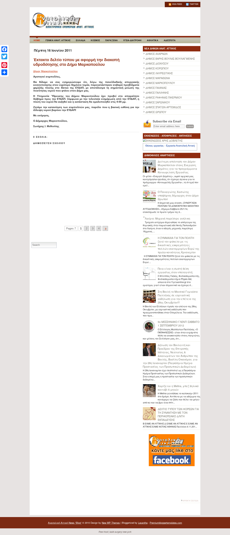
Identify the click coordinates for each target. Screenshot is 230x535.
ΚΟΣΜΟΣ (95, 40)
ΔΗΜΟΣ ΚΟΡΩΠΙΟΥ (157, 68)
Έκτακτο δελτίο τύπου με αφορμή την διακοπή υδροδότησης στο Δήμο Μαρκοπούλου (76, 62)
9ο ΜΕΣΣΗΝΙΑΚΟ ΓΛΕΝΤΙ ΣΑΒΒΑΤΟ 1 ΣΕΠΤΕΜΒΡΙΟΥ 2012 (178, 323)
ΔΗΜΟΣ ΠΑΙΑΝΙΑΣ (156, 88)
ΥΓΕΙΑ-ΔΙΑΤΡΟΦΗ (132, 40)
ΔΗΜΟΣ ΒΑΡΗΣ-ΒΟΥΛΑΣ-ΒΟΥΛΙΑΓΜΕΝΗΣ (170, 58)
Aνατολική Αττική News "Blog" (65, 522)
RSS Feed (177, 4)
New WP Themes (111, 522)
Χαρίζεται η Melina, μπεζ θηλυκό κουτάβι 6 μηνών (178, 387)
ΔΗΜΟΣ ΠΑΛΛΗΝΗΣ (157, 92)
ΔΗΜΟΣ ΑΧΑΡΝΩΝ (156, 54)
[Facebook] (4, 49)
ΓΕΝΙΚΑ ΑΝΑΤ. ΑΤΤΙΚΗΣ (57, 40)
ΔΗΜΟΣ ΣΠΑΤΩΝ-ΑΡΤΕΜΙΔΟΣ (163, 107)
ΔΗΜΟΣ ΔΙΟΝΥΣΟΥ (157, 63)
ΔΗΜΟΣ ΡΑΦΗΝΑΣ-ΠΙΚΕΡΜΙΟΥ (164, 97)
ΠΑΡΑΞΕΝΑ (111, 40)
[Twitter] (4, 56)
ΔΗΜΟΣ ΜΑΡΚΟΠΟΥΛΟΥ (160, 83)
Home (37, 40)
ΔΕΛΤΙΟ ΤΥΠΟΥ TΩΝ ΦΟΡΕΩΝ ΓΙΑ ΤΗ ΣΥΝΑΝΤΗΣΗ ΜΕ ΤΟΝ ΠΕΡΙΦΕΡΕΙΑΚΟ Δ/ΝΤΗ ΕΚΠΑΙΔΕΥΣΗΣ (178, 414)
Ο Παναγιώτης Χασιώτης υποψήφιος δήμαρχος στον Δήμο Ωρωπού (178, 195)
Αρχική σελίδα (190, 501)
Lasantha (143, 522)
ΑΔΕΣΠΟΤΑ (170, 40)
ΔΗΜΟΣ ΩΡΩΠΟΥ (156, 112)
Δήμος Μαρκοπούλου (45, 71)
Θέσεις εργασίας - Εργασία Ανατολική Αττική (170, 145)
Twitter (193, 4)
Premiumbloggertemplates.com (166, 522)
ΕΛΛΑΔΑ (80, 40)
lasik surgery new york (120, 531)
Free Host (103, 531)
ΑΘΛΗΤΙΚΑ (152, 40)
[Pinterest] (4, 65)
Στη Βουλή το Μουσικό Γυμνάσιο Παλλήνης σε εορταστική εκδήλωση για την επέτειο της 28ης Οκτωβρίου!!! (178, 297)
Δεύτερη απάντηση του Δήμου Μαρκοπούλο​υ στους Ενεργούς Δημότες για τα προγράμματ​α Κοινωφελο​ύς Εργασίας (177, 167)
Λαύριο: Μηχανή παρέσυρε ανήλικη (167, 218)
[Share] (4, 72)
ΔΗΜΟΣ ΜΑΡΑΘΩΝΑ (158, 78)
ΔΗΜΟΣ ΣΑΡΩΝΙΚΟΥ (158, 102)
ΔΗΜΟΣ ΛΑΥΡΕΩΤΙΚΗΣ (159, 73)
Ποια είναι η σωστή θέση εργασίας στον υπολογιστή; (175, 270)
